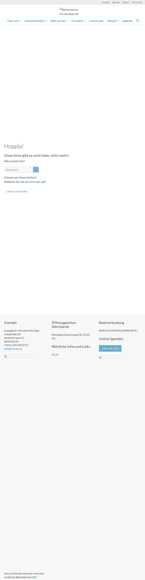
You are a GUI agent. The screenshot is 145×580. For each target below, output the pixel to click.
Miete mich (137, 2)
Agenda (116, 2)
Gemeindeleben (34, 20)
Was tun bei (58, 20)
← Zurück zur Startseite (15, 191)
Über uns (13, 20)
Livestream (96, 20)
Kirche (55, 354)
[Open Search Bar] (137, 21)
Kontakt (105, 2)
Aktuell (125, 2)
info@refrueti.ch (13, 348)
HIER (33, 577)
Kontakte (77, 20)
